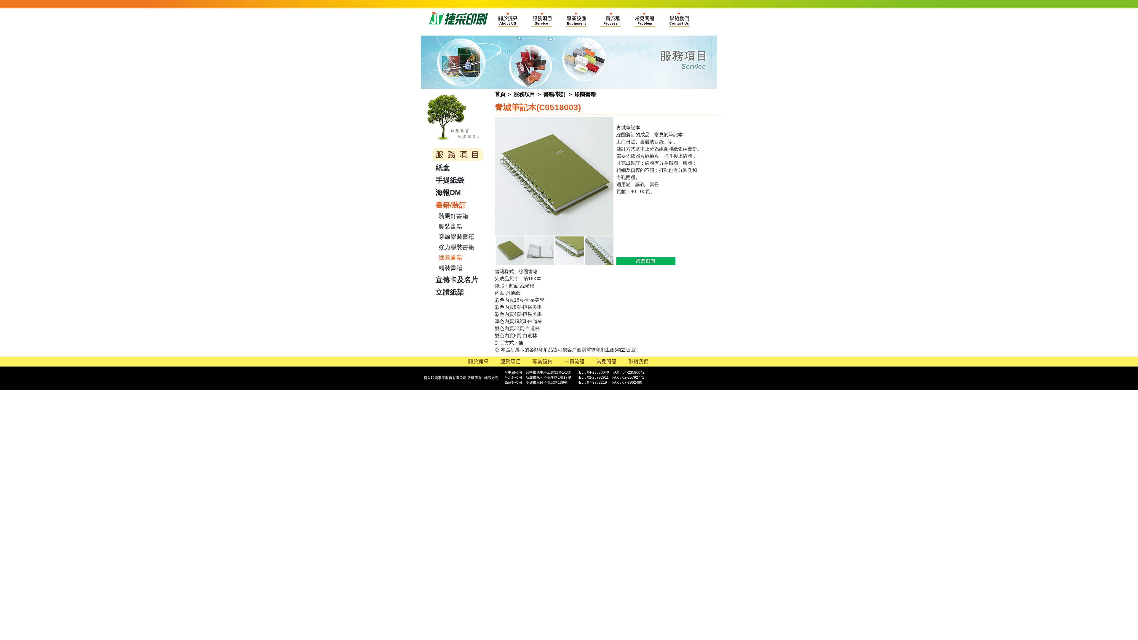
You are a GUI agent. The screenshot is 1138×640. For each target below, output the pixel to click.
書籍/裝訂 (555, 94)
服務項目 (524, 94)
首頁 (500, 94)
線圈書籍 (585, 94)
